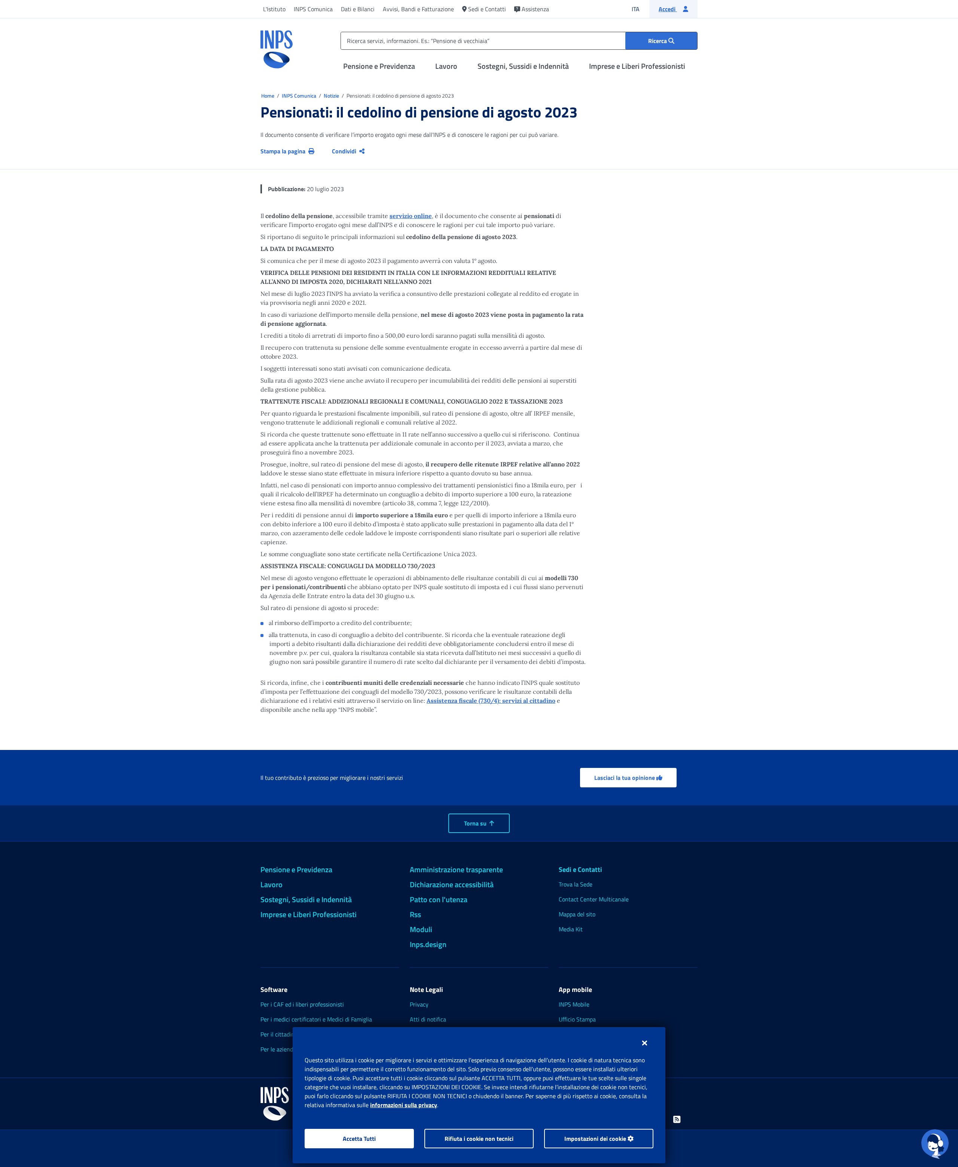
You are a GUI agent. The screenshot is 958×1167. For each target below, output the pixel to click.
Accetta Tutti (359, 1138)
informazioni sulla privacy (403, 1104)
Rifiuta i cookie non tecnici (479, 1138)
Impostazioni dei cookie (596, 1138)
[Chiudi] (644, 1043)
